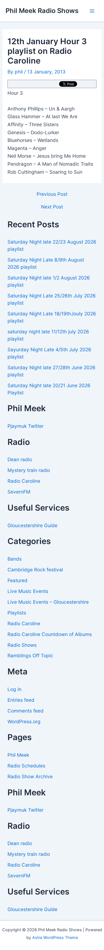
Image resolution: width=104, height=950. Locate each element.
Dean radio (19, 459)
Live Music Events (27, 591)
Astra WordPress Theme (55, 937)
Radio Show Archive (30, 776)
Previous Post (52, 194)
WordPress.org (23, 721)
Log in (14, 689)
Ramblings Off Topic (30, 655)
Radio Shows (22, 645)
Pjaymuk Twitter (25, 426)
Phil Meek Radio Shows (42, 11)
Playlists (16, 613)
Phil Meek (18, 755)
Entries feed (20, 700)
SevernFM (18, 492)
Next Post (52, 206)
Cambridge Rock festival (35, 569)
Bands (14, 559)
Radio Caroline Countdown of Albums (49, 634)
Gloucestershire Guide (32, 525)
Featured (17, 580)
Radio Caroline (23, 481)
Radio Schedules (26, 766)
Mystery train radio (28, 470)
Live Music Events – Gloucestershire (48, 602)
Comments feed (25, 711)
